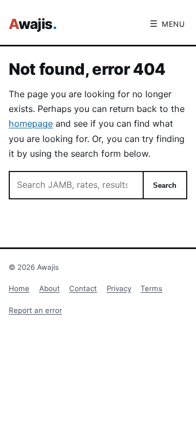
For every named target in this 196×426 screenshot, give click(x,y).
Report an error (35, 310)
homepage (31, 123)
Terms (151, 288)
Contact (83, 288)
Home (19, 288)
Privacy (119, 288)
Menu (167, 24)
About (49, 288)
